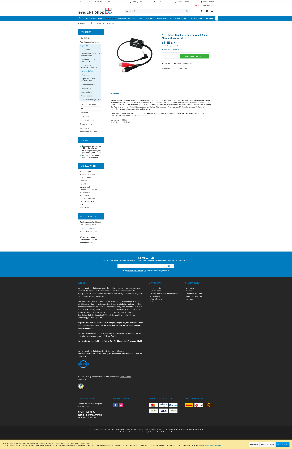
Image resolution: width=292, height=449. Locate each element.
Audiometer (85, 49)
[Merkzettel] (206, 11)
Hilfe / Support (85, 178)
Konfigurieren (282, 444)
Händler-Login (85, 171)
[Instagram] (121, 405)
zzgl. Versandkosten (175, 46)
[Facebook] (115, 405)
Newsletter (190, 288)
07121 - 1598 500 (88, 228)
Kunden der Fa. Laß (87, 175)
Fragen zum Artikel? (184, 63)
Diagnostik (84, 46)
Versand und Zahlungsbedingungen (88, 188)
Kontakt (83, 184)
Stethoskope (86, 88)
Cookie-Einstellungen (88, 198)
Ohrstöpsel (84, 112)
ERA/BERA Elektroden (88, 105)
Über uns (83, 181)
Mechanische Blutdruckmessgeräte (89, 66)
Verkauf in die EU (86, 192)
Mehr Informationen (213, 445)
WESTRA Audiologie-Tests (91, 100)
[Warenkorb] (212, 11)
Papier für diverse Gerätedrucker (88, 80)
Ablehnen (254, 444)
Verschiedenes (87, 96)
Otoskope (85, 75)
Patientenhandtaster (89, 84)
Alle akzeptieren (267, 444)
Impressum (84, 207)
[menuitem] (207, 5)
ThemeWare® (167, 432)
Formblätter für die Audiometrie (88, 60)
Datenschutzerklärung (88, 201)
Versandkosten (123, 429)
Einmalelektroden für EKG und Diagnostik (91, 54)
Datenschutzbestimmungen (136, 271)
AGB (81, 204)
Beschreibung (114, 93)
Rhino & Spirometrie (87, 120)
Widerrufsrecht (86, 195)
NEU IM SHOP (85, 38)
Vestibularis (84, 128)
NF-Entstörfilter (87, 71)
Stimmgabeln (86, 92)
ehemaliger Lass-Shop (88, 132)
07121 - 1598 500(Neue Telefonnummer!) (90, 413)
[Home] (79, 18)
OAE (81, 108)
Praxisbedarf (85, 116)
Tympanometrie (86, 124)
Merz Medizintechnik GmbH (88, 341)
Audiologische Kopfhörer (89, 42)
